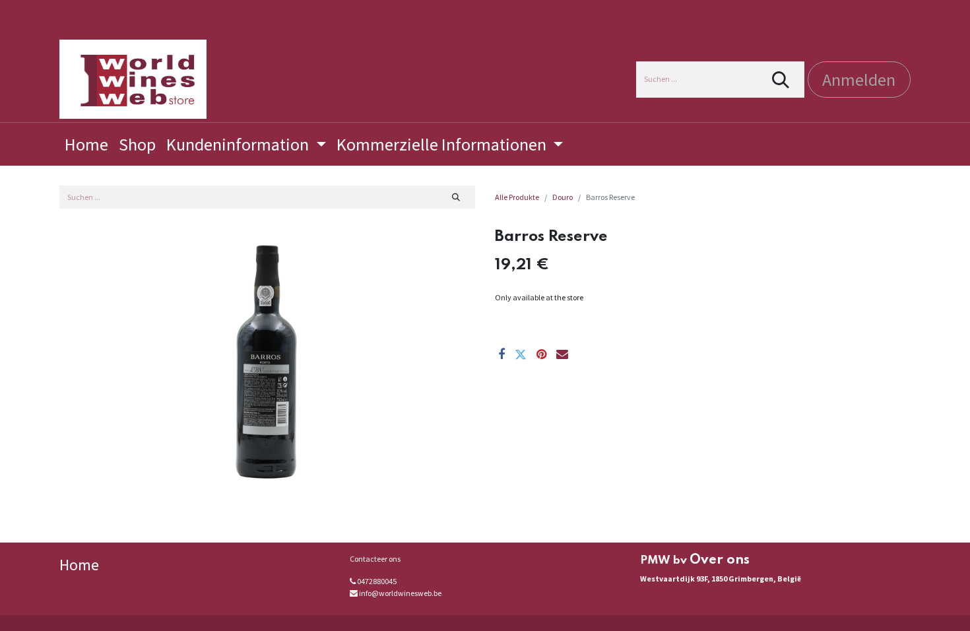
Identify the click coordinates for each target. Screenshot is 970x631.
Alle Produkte (517, 197)
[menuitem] (86, 144)
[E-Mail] (562, 354)
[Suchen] (781, 79)
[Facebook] (501, 354)
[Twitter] (521, 354)
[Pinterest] (541, 354)
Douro (562, 197)
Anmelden (858, 79)
